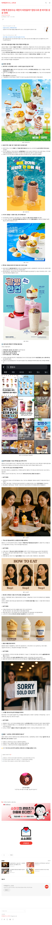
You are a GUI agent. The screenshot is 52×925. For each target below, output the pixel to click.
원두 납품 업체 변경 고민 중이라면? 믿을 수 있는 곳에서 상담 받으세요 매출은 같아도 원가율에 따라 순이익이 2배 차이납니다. (25, 39)
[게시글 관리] (7, 855)
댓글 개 (3, 879)
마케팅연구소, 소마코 (9, 2)
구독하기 (26, 843)
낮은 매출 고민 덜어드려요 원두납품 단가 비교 (14, 37)
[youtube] (10, 919)
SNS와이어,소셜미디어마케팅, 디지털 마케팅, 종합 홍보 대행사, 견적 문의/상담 (18, 887)
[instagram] (7, 919)
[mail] (13, 919)
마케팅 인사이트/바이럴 (6, 15)
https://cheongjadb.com (8, 25)
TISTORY (3, 914)
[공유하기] (5, 855)
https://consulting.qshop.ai (8, 35)
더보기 (49, 860)
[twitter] (4, 919)
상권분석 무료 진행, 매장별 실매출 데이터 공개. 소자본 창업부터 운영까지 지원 (19, 29)
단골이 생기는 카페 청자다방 (10, 28)
